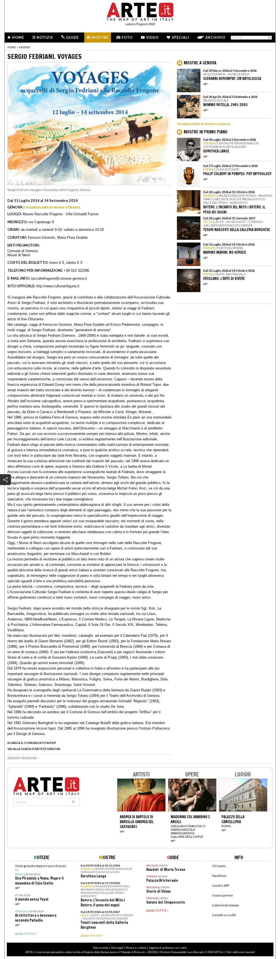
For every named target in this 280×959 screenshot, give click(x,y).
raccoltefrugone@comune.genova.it (59, 278)
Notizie (45, 37)
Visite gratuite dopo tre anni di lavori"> (40, 875)
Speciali (180, 37)
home (11, 47)
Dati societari (100, 947)
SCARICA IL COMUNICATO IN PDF (31, 743)
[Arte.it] (140, 11)
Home (18, 37)
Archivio (215, 37)
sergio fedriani (22, 758)
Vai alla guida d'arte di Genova (33, 749)
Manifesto (219, 875)
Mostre (99, 37)
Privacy (130, 947)
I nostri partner (222, 895)
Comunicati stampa (225, 905)
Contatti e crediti (224, 915)
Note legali (117, 947)
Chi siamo (219, 866)
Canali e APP (220, 885)
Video (152, 37)
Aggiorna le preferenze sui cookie (168, 947)
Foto (127, 37)
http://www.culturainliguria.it (57, 286)
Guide (72, 37)
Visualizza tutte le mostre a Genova (52, 207)
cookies (142, 947)
